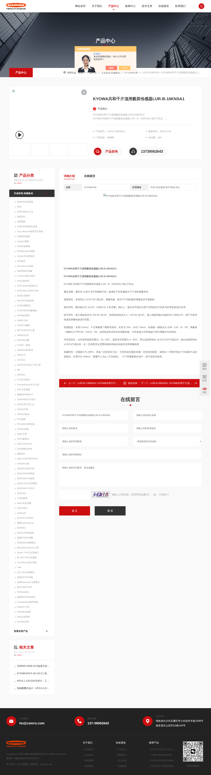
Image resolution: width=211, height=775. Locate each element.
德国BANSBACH (25, 394)
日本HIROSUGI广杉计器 (29, 365)
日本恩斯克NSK (24, 449)
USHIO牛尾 (22, 409)
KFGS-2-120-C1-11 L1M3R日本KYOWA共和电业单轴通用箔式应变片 (163, 749)
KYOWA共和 (131, 72)
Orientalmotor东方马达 (28, 384)
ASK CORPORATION (27, 458)
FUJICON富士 (24, 379)
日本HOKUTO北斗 (26, 488)
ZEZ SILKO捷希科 (26, 572)
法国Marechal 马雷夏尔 (28, 582)
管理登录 (34, 764)
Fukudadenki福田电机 (27, 602)
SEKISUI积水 (23, 414)
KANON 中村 (23, 607)
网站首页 (80, 6)
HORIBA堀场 (23, 315)
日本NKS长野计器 (25, 468)
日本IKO (21, 374)
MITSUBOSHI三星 (26, 330)
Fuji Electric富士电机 (27, 562)
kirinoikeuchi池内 (25, 266)
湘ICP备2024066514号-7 (27, 758)
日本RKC (21, 528)
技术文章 (147, 6)
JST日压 (21, 360)
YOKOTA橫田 (23, 325)
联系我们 (180, 6)
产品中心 (113, 6)
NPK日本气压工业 (25, 404)
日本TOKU (22, 508)
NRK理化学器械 (24, 271)
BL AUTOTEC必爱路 (27, 557)
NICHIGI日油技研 (25, 300)
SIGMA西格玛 (23, 305)
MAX (19, 206)
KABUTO (21, 355)
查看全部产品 (21, 631)
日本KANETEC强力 (26, 399)
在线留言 (163, 6)
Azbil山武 (21, 513)
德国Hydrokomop (25, 523)
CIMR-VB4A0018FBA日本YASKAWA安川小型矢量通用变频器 (163, 755)
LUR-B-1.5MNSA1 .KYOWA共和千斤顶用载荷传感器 (105, 383)
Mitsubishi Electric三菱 (28, 547)
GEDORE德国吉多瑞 (27, 226)
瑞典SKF (21, 453)
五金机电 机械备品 (110, 72)
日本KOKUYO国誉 (26, 478)
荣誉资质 (89, 760)
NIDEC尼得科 (23, 295)
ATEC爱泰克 (23, 439)
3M (18, 370)
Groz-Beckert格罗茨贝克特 (30, 231)
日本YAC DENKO (25, 518)
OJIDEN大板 (23, 463)
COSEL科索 (23, 429)
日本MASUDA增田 (26, 251)
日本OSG (21, 493)
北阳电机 (21, 221)
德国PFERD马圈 (25, 537)
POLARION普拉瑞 (26, 424)
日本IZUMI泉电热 (25, 533)
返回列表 (132, 383)
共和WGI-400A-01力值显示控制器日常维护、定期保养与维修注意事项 (33, 666)
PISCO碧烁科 (23, 617)
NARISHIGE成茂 (25, 202)
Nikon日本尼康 (24, 503)
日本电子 (21, 261)
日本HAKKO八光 (25, 211)
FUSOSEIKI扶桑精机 (27, 310)
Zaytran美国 (23, 241)
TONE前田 (22, 498)
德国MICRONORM (26, 597)
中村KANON (23, 592)
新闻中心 (130, 6)
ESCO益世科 (23, 281)
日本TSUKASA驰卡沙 (27, 286)
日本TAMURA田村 (26, 473)
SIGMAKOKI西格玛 (26, 542)
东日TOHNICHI (24, 444)
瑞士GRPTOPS (24, 587)
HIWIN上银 (22, 320)
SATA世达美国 (24, 612)
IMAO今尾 (22, 434)
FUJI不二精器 (23, 345)
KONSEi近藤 (23, 340)
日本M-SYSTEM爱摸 (27, 483)
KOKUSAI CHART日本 (28, 290)
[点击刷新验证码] (101, 495)
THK (19, 567)
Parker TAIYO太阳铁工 (28, 552)
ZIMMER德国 (23, 236)
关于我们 (97, 6)
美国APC (21, 216)
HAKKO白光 (23, 335)
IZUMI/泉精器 (23, 246)
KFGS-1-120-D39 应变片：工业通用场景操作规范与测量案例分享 (33, 680)
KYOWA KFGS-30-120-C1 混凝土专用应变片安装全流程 (33, 673)
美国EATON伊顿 (25, 577)
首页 (80, 72)
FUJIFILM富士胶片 (26, 276)
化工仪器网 (22, 764)
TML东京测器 (23, 389)
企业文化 (89, 755)
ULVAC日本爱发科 (26, 256)
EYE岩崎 (21, 419)
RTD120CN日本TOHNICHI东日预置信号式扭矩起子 (163, 760)
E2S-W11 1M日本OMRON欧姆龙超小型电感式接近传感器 (163, 766)
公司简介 (89, 749)
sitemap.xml (46, 764)
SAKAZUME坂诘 (25, 350)
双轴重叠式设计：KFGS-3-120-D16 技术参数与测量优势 (33, 688)
